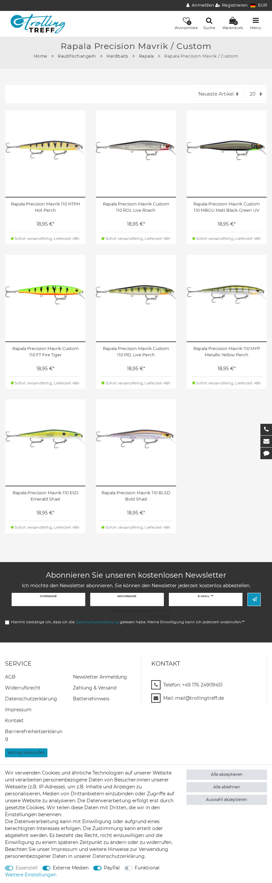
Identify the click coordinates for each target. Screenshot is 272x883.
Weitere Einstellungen (30, 875)
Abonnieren (254, 599)
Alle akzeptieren (226, 774)
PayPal (112, 868)
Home (40, 56)
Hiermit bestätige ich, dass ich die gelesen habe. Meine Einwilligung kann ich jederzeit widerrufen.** (127, 622)
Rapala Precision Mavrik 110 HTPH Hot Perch (45, 207)
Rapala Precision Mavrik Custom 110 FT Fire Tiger (45, 351)
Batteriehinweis (91, 699)
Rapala (146, 56)
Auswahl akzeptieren (226, 799)
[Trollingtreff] (35, 23)
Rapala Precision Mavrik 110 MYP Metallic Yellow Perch (226, 351)
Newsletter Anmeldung (100, 677)
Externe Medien (71, 868)
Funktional (147, 868)
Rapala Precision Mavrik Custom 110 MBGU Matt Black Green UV (226, 207)
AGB (10, 677)
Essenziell (27, 868)
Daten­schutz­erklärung (31, 699)
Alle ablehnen (226, 786)
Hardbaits (117, 56)
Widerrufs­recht (22, 688)
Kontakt (14, 721)
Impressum (18, 710)
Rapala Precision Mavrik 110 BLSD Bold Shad (136, 496)
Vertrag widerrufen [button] (26, 752)
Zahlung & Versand (94, 688)
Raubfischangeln (77, 56)
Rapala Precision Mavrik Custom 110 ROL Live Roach (136, 207)
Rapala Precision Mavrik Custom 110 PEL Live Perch (136, 351)
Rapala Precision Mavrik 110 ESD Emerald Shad (45, 496)
